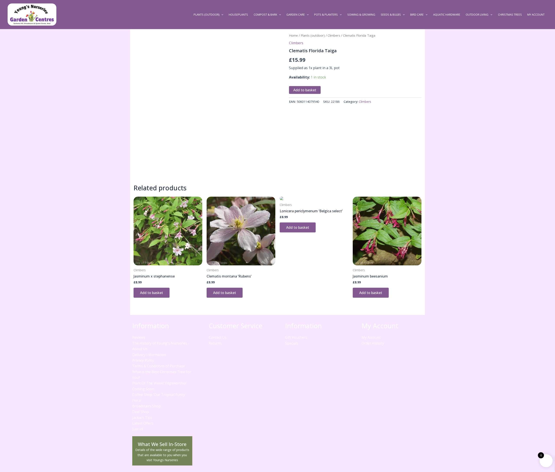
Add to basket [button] (151, 292)
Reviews (138, 337)
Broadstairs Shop (146, 406)
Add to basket (304, 90)
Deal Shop (140, 411)
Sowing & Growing (361, 14)
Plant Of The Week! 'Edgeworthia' (159, 383)
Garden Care (295, 14)
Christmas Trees (510, 14)
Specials (291, 343)
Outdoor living (477, 14)
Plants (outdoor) (206, 14)
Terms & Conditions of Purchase (158, 366)
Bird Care (417, 14)
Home (293, 35)
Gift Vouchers (296, 337)
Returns (215, 343)
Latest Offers (142, 423)
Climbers (334, 35)
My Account (536, 14)
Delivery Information (149, 354)
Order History (373, 343)
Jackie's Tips (142, 417)
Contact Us (218, 337)
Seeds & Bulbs (391, 14)
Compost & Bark (265, 14)
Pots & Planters (326, 14)
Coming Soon (143, 389)
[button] (221, 14)
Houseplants (238, 14)
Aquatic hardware (446, 14)
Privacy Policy (143, 360)
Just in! (137, 429)
